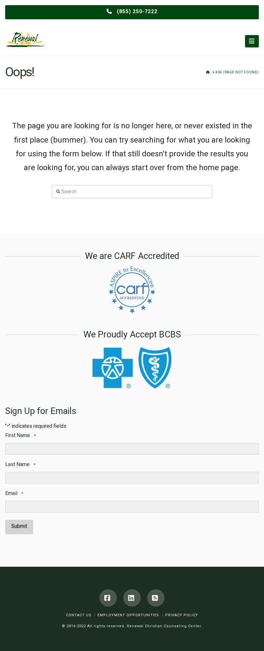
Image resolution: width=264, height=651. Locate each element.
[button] (252, 41)
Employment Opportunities (128, 615)
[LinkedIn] (132, 598)
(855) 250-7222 (136, 11)
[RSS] (156, 598)
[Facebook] (108, 598)
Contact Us (78, 615)
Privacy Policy (181, 615)
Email (14, 493)
